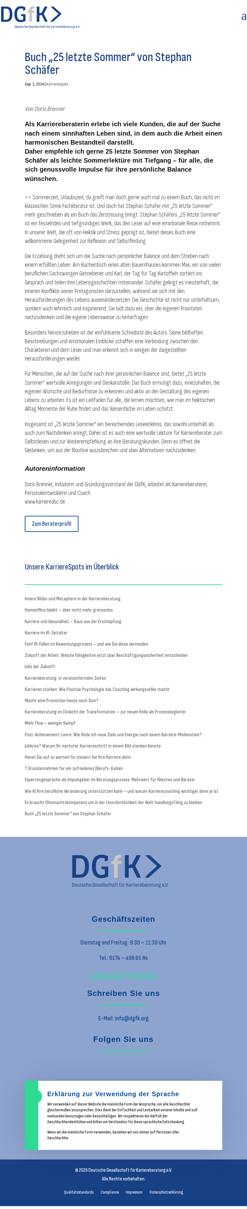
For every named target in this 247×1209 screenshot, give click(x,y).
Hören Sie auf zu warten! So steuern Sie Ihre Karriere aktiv (78, 757)
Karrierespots (57, 84)
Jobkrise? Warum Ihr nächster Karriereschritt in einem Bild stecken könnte (93, 746)
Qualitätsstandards (79, 1192)
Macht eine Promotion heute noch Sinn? (61, 701)
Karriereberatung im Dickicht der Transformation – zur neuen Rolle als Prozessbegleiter (105, 712)
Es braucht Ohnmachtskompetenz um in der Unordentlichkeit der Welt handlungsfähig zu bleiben (113, 803)
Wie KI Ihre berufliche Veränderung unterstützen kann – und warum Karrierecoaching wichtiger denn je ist (121, 791)
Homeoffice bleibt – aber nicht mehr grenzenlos (69, 610)
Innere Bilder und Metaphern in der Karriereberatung (73, 599)
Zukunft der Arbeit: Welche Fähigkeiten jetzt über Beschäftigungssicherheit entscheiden (106, 655)
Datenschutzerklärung (166, 1192)
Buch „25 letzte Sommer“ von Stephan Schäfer (68, 814)
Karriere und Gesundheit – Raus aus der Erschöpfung (73, 622)
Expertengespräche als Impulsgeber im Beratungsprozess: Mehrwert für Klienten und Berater (110, 780)
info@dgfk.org (132, 1018)
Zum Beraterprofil (51, 524)
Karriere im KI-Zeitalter (46, 633)
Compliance (110, 1192)
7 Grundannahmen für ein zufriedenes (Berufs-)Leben (74, 769)
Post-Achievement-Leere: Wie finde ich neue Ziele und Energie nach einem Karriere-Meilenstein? (113, 735)
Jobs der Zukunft (40, 667)
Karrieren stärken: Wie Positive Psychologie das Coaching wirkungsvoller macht (97, 689)
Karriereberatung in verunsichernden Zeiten (65, 678)
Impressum (134, 1192)
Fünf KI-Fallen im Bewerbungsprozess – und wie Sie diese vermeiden (86, 644)
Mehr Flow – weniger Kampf (50, 723)
